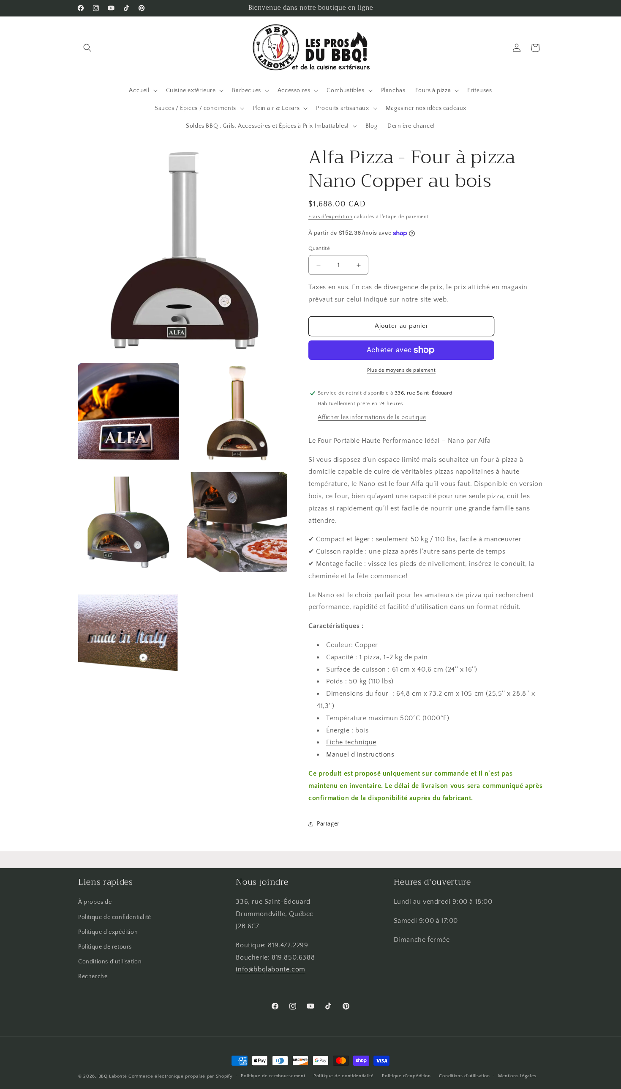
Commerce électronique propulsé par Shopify (180, 1076)
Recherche (92, 976)
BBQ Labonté (112, 1076)
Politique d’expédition (406, 1075)
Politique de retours (105, 947)
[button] (87, 47)
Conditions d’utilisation (464, 1075)
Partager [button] (328, 823)
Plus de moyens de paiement (401, 370)
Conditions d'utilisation (110, 961)
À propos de (95, 902)
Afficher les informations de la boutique (372, 417)
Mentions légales (517, 1075)
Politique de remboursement (273, 1075)
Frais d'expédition (330, 216)
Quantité (319, 248)
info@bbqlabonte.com (270, 969)
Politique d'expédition (108, 932)
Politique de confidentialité (114, 917)
